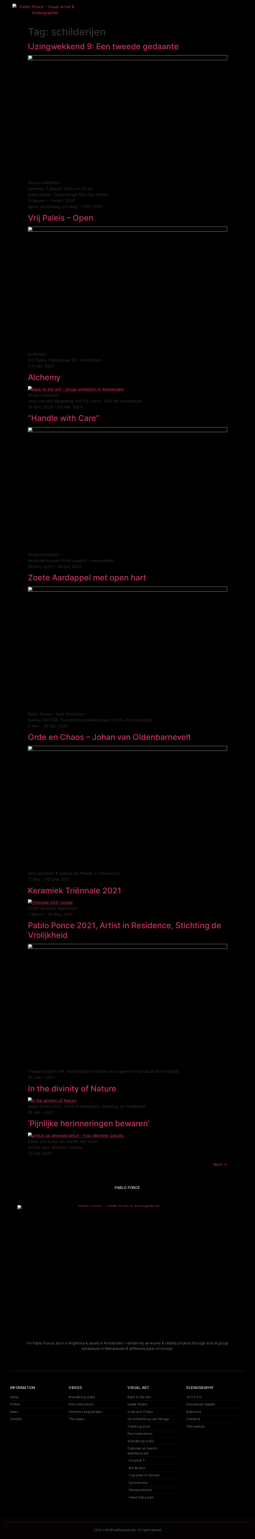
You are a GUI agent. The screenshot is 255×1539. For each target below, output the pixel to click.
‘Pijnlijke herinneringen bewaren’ (88, 1123)
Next (220, 1164)
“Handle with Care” (63, 418)
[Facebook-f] (199, 12)
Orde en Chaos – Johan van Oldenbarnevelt (109, 737)
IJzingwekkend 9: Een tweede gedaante (103, 46)
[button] (130, 12)
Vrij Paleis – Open (60, 218)
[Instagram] (189, 12)
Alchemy (44, 377)
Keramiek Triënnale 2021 (74, 890)
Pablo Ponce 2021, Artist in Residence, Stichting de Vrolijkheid (124, 930)
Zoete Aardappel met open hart (87, 577)
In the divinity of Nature (72, 1088)
